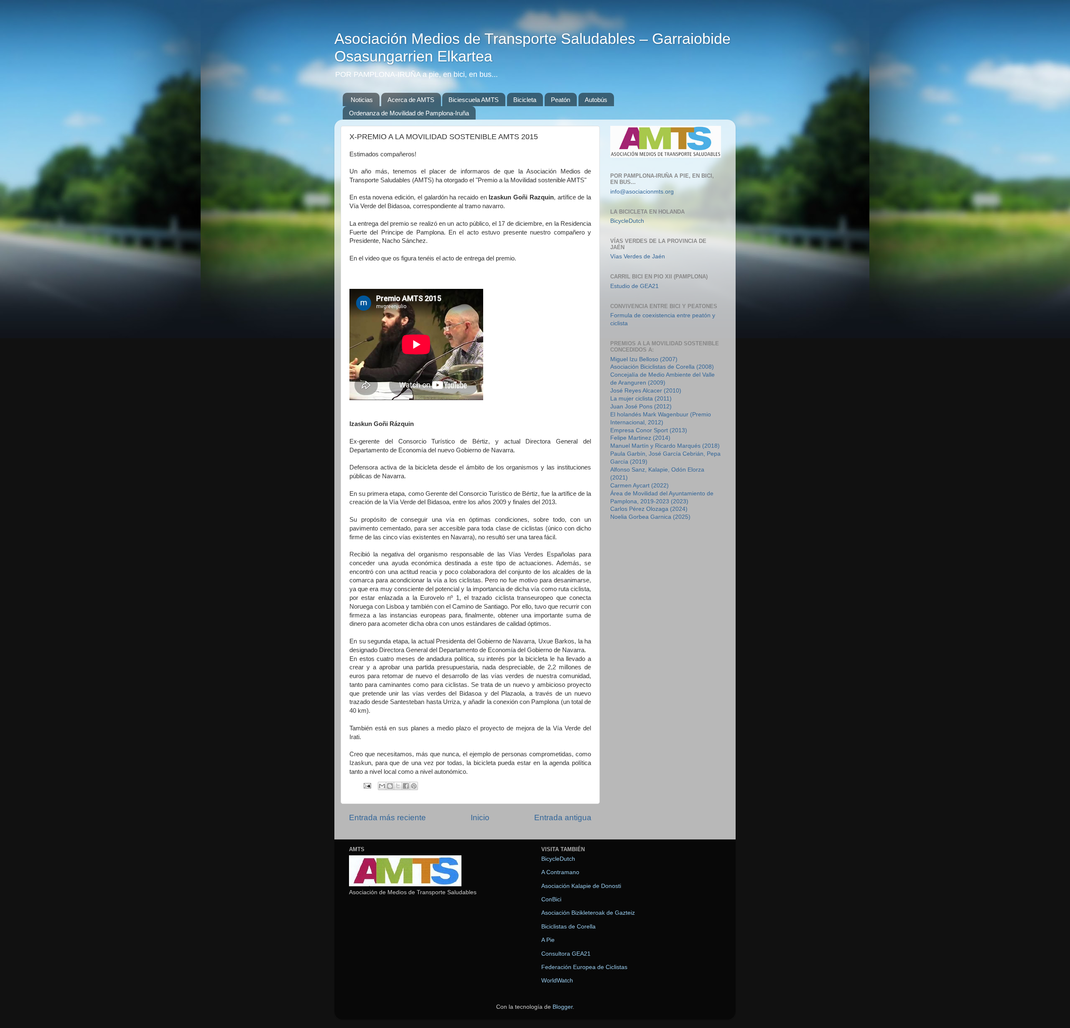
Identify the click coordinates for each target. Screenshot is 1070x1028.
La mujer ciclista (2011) (641, 398)
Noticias (362, 99)
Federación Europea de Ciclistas (584, 967)
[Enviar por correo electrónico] (382, 786)
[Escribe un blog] (390, 786)
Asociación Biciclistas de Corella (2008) (662, 367)
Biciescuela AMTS (473, 99)
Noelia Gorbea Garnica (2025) (650, 517)
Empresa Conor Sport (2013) (648, 430)
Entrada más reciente (387, 817)
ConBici (551, 899)
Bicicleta (524, 99)
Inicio (480, 817)
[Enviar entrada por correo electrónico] (367, 785)
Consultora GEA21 (566, 954)
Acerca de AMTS (410, 99)
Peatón (560, 99)
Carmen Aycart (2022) (639, 485)
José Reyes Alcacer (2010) (645, 391)
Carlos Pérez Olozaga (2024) (649, 509)
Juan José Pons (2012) (641, 406)
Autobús (596, 99)
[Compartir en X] (398, 786)
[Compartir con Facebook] (406, 786)
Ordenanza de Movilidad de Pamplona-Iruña (409, 113)
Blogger (563, 1007)
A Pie (548, 940)
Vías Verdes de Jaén (637, 256)
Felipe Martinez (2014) (640, 438)
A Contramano (560, 872)
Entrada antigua (562, 817)
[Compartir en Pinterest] (414, 786)
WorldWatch (557, 980)
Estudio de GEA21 (634, 286)
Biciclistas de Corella (568, 926)
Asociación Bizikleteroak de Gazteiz (588, 913)
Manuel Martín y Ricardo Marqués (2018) (665, 446)
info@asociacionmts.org (642, 192)
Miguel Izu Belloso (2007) (644, 359)
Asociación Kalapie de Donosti (581, 886)
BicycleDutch (627, 221)
